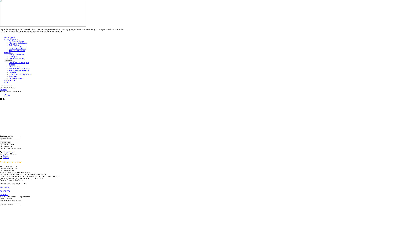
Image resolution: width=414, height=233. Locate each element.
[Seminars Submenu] (12, 53)
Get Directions (5, 142)
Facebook (6, 158)
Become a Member (10, 80)
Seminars (7, 53)
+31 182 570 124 (8, 152)
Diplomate (3, 90)
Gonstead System (10, 39)
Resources (8, 60)
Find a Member (9, 37)
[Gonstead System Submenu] (17, 39)
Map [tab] (8, 95)
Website (5, 156)
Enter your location (6, 136)
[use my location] (207, 140)
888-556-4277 (5, 187)
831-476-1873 (5, 191)
